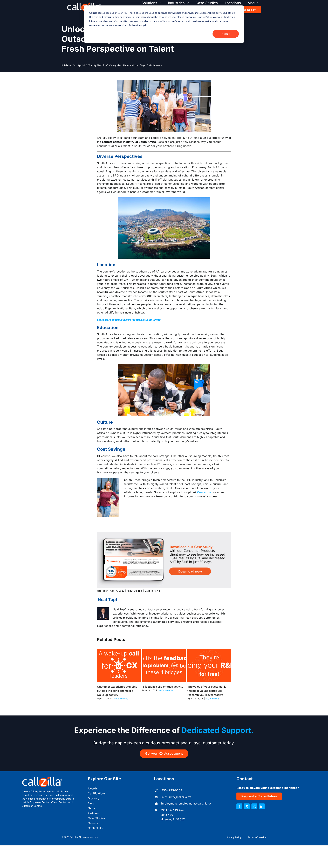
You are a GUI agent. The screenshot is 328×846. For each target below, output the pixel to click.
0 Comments (121, 698)
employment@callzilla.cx (195, 803)
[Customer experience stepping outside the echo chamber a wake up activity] (119, 650)
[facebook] (239, 806)
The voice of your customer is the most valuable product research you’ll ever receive (206, 691)
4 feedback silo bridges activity (162, 686)
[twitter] (247, 806)
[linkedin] (262, 806)
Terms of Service (257, 837)
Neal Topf (102, 65)
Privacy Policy (234, 837)
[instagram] (254, 806)
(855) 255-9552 (171, 790)
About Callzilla (130, 65)
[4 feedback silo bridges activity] (164, 650)
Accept (226, 33)
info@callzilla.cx (180, 797)
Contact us (204, 492)
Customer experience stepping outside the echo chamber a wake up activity (117, 691)
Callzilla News (154, 65)
